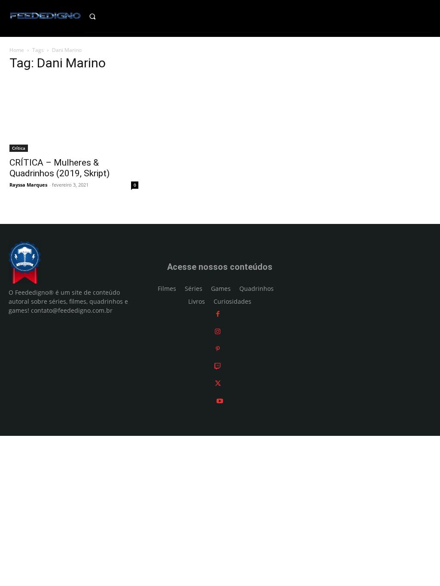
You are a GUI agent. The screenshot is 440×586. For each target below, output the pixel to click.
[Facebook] (218, 313)
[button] (101, 16)
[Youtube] (220, 401)
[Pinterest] (218, 348)
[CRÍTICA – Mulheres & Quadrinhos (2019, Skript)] (73, 115)
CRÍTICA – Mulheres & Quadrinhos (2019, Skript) (59, 167)
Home (16, 50)
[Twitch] (217, 366)
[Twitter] (218, 383)
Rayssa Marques (28, 184)
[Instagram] (217, 331)
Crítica (18, 148)
